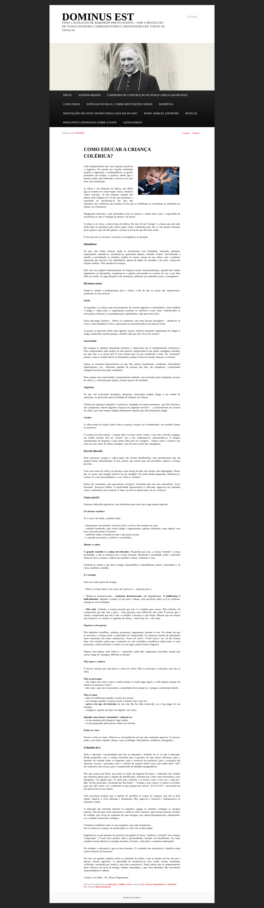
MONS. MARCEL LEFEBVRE (161, 113)
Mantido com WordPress (132, 898)
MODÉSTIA (166, 104)
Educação (112, 884)
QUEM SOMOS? (133, 122)
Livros (129, 884)
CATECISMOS (71, 104)
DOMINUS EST (98, 16)
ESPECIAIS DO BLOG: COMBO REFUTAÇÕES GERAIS (119, 104)
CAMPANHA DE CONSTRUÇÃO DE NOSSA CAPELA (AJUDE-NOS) (147, 95)
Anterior (185, 133)
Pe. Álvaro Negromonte (153, 884)
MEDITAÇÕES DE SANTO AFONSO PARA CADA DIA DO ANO (100, 113)
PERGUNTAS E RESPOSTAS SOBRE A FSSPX (90, 122)
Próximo (197, 133)
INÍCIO (67, 95)
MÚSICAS (191, 113)
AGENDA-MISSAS (89, 95)
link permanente (103, 887)
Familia (121, 884)
